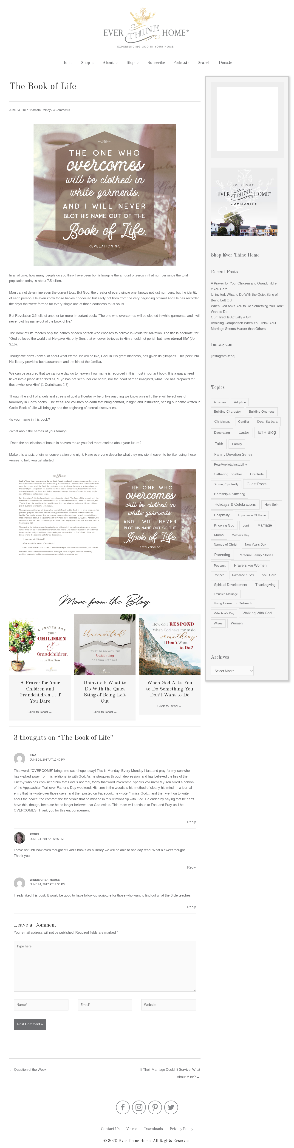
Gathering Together (228, 474)
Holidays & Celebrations (235, 504)
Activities (220, 402)
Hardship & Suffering (229, 494)
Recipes (219, 575)
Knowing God (224, 525)
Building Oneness (261, 411)
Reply (191, 822)
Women (237, 623)
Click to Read (40, 712)
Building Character (227, 411)
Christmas (222, 421)
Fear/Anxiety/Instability (230, 464)
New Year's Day (255, 544)
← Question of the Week (28, 1069)
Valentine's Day (224, 613)
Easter (243, 432)
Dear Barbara (267, 421)
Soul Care (269, 575)
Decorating (222, 432)
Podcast (220, 565)
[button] (123, 1107)
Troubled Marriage (226, 594)
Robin (34, 834)
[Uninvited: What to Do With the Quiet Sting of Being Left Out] (105, 644)
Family (237, 444)
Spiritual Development (230, 585)
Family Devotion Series (233, 454)
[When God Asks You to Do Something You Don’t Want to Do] (170, 644)
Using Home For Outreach (233, 603)
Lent (246, 525)
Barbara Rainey (40, 110)
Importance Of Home (252, 515)
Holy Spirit (272, 504)
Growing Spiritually (226, 484)
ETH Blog (267, 432)
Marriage (264, 525)
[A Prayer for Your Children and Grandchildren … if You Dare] (40, 644)
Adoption (240, 402)
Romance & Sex (243, 575)
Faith (219, 444)
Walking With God (257, 613)
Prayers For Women (250, 565)
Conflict (243, 421)
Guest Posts (256, 484)
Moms (219, 535)
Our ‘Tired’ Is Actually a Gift (231, 317)
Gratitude (257, 474)
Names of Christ (225, 544)
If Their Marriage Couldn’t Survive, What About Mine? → (170, 1071)
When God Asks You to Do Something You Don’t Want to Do (169, 689)
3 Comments (61, 110)
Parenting (222, 555)
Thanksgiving (265, 585)
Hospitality (222, 515)
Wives (218, 623)
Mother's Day (240, 535)
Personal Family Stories (256, 555)
